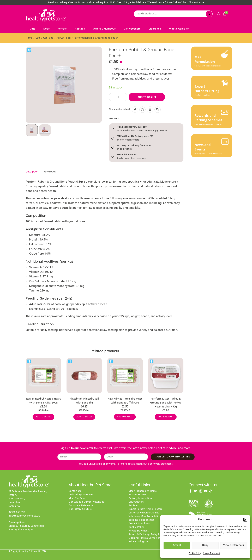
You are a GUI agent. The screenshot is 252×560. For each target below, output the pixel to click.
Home (29, 38)
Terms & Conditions (139, 524)
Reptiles (80, 28)
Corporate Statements (81, 506)
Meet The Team (77, 498)
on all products (134, 147)
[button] (245, 519)
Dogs (46, 28)
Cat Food (48, 38)
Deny (205, 545)
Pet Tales (133, 506)
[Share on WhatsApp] (142, 110)
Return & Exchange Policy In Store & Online (153, 534)
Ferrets (62, 28)
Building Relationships (141, 520)
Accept (177, 545)
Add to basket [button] (43, 417)
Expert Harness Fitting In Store (146, 509)
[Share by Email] (150, 110)
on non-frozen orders (135, 138)
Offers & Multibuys (104, 28)
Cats (32, 28)
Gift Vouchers (132, 28)
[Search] (209, 14)
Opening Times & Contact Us (145, 538)
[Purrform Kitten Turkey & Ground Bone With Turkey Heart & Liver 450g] (166, 376)
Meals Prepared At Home (143, 491)
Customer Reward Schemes (144, 513)
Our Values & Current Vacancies (86, 502)
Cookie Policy (195, 553)
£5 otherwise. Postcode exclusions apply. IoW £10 (142, 128)
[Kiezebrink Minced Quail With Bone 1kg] (84, 376)
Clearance (155, 28)
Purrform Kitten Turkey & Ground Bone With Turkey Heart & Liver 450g (165, 403)
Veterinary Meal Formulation (145, 516)
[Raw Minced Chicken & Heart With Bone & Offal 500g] (43, 376)
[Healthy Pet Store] (46, 15)
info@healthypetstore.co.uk (24, 516)
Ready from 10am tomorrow (131, 156)
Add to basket (146, 97)
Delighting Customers (81, 495)
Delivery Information (140, 498)
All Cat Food (64, 38)
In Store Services (138, 495)
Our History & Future (80, 509)
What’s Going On (179, 28)
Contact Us (75, 491)
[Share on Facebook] (135, 110)
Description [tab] (32, 172)
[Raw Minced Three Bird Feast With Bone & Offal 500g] (125, 376)
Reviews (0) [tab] (50, 172)
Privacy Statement (211, 553)
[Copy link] (157, 110)
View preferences (233, 545)
